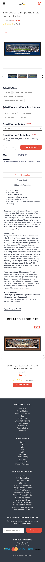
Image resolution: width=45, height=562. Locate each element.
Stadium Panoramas (22, 485)
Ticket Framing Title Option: (19, 135)
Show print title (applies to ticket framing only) (22, 139)
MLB (22, 447)
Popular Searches (23, 464)
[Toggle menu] (7, 3)
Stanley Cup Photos (22, 497)
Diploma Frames (22, 480)
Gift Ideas (22, 483)
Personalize (22, 462)
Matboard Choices (22, 414)
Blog (22, 416)
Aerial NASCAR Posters (22, 502)
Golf (22, 452)
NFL (22, 445)
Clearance (22, 459)
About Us (22, 409)
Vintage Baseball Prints (22, 495)
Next (42, 76)
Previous (2, 76)
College (23, 442)
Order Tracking (22, 423)
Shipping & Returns (22, 421)
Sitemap (22, 431)
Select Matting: (11, 88)
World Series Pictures (22, 493)
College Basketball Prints (22, 488)
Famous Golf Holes (22, 500)
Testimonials (23, 418)
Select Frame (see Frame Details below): (22, 108)
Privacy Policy (22, 428)
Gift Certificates (22, 478)
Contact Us (22, 426)
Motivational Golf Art (22, 510)
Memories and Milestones (22, 507)
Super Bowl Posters (22, 490)
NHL (22, 449)
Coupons (22, 476)
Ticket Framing (22, 457)
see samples (23, 297)
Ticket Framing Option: (17, 124)
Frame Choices (22, 411)
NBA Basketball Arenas (22, 505)
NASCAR (22, 454)
